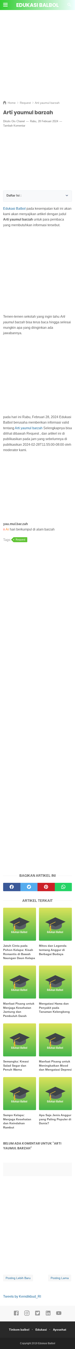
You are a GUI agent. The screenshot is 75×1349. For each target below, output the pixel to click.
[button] (7, 194)
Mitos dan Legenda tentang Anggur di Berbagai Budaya (52, 950)
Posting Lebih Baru (18, 1278)
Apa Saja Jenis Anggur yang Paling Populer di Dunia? (55, 1119)
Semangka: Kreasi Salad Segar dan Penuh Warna (16, 1065)
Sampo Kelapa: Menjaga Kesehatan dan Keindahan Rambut (17, 1121)
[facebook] (16, 1315)
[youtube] (59, 1315)
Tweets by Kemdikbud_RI (22, 1296)
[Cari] (69, 6)
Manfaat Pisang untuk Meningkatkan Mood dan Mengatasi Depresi (55, 1065)
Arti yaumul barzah (28, 428)
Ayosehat (59, 1329)
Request (20, 539)
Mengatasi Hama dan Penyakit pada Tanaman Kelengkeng (54, 1007)
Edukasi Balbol (37, 5)
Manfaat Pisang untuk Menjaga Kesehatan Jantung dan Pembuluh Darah (18, 1010)
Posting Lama (60, 1278)
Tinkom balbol (19, 1329)
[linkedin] (48, 1315)
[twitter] (37, 1315)
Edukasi (41, 1329)
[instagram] (27, 1315)
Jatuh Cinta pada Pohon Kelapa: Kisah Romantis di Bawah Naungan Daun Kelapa (19, 952)
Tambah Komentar (14, 125)
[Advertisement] (37, 58)
